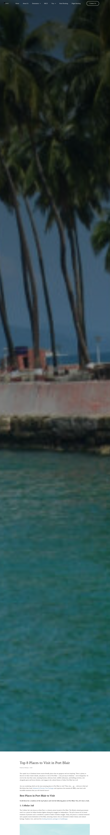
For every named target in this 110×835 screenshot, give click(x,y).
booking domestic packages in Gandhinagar (54, 819)
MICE (46, 3)
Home (17, 3)
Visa (52, 3)
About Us (25, 3)
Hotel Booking (63, 3)
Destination (35, 3)
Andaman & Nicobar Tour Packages (43, 788)
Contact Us (93, 3)
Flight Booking (76, 3)
